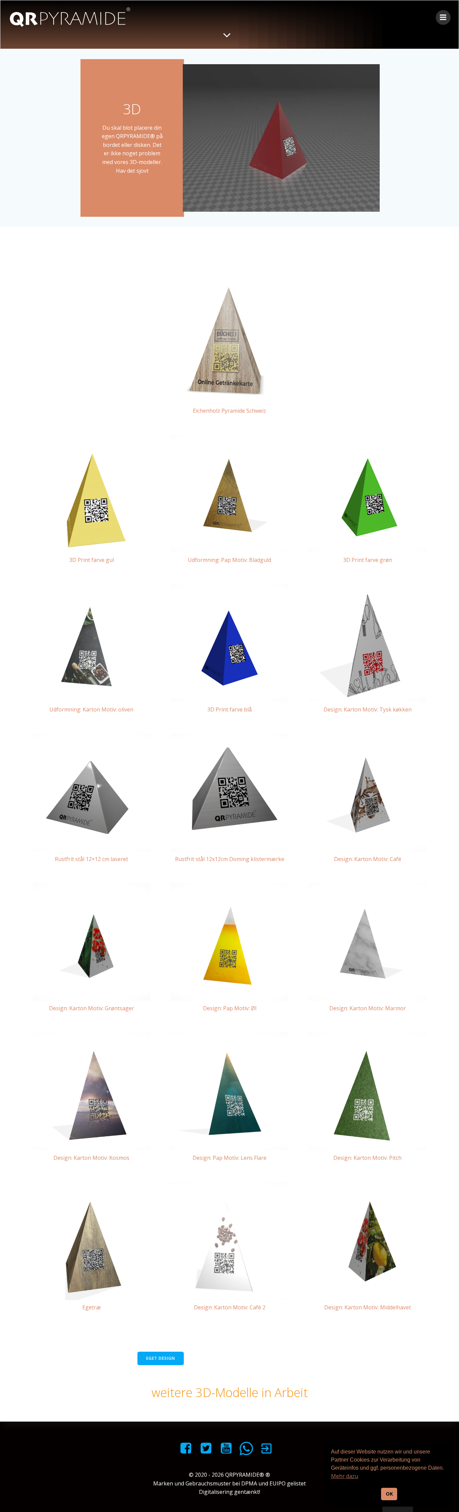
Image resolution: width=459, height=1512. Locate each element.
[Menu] (443, 17)
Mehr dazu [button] (344, 1476)
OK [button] (389, 1493)
